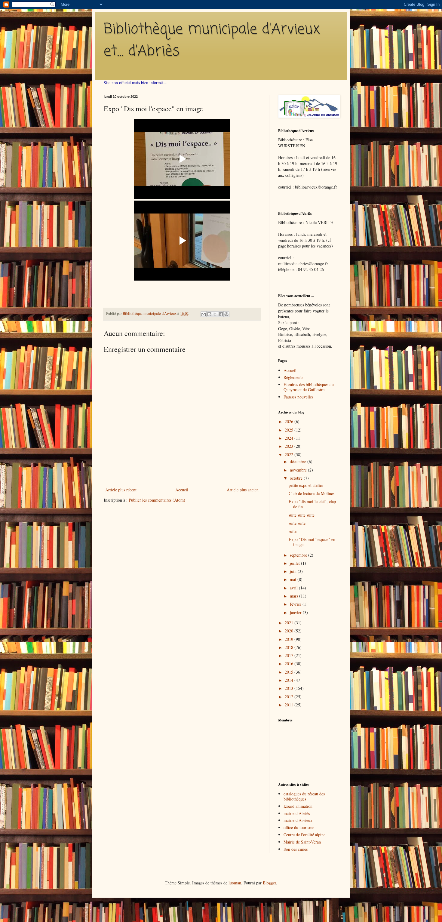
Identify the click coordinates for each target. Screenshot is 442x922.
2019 (289, 639)
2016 (289, 663)
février (296, 604)
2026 (289, 421)
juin (294, 571)
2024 (289, 438)
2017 (289, 655)
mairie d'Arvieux (298, 820)
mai (293, 579)
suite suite (297, 523)
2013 (289, 688)
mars (294, 596)
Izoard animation (298, 806)
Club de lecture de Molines (311, 493)
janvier (296, 612)
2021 (289, 622)
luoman (235, 883)
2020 (289, 631)
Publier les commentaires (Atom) (157, 500)
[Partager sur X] (215, 314)
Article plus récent (121, 490)
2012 (289, 696)
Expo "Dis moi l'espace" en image (312, 541)
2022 (289, 454)
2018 (289, 647)
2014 (289, 680)
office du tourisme (299, 827)
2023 (289, 446)
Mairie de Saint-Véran (302, 842)
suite (292, 531)
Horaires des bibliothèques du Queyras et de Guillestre (309, 387)
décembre (298, 461)
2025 (289, 430)
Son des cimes (296, 849)
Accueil (181, 490)
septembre (299, 555)
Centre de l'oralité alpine (304, 834)
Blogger (269, 883)
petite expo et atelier (306, 485)
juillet (295, 563)
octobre (297, 478)
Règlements (293, 377)
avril (294, 588)
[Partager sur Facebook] (221, 314)
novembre (299, 470)
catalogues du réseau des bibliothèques (304, 796)
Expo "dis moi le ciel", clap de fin (312, 504)
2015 (289, 672)
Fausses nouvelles (298, 397)
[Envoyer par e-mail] (204, 314)
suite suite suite (302, 515)
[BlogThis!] (209, 314)
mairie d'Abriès (297, 813)
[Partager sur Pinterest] (226, 314)
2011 (289, 705)
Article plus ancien (243, 490)
